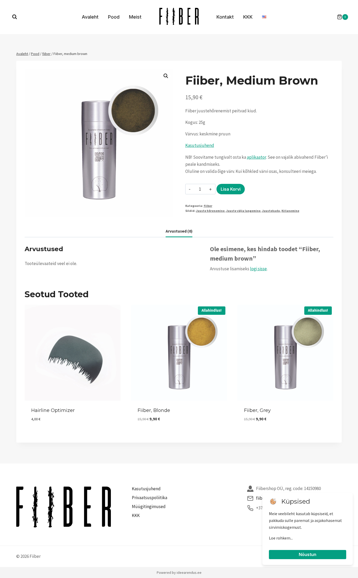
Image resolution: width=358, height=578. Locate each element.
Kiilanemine (290, 211)
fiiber (208, 206)
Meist (135, 17)
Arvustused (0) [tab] (179, 231)
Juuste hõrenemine (210, 211)
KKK (248, 17)
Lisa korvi (231, 189)
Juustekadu (271, 211)
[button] (166, 76)
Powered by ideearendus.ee (179, 572)
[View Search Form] (14, 16)
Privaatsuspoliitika (149, 497)
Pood (114, 17)
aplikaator (256, 157)
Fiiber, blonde (154, 410)
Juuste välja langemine (243, 211)
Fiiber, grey (257, 410)
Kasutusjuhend (199, 145)
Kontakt (225, 17)
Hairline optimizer (53, 410)
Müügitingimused (149, 506)
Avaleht (90, 17)
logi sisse (258, 269)
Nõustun (307, 554)
